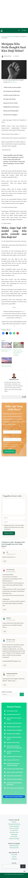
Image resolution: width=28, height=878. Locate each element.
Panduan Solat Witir (13, 760)
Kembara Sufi (14, 848)
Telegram (14, 859)
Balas (5, 561)
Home (2, 36)
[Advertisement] (14, 14)
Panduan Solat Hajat (13, 742)
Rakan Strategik (14, 838)
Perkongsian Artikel (10, 36)
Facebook (14, 855)
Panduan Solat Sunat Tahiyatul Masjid (13, 764)
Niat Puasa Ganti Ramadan (15, 788)
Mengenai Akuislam (14, 824)
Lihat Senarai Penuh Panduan (14, 796)
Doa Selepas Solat (12, 711)
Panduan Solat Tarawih (14, 756)
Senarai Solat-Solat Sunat (15, 772)
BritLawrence (13, 82)
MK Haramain (14, 845)
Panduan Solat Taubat (14, 727)
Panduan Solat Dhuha (13, 734)
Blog (5, 36)
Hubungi (14, 834)
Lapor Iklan (14, 830)
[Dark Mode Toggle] (24, 871)
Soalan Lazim (14, 832)
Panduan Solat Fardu (13, 714)
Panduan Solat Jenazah (14, 723)
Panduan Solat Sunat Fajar (15, 769)
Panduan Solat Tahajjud (14, 730)
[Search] (22, 694)
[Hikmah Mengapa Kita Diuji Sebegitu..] (6, 345)
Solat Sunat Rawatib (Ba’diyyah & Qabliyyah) (14, 747)
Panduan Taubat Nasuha (14, 779)
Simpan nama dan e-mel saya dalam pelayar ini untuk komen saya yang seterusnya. (14, 527)
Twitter (14, 857)
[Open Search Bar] (19, 30)
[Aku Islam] (2, 30)
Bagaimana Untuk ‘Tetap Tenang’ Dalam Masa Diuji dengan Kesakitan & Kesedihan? (18, 352)
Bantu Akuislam (14, 826)
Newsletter (15, 836)
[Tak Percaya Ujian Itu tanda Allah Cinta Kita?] (6, 360)
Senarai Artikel (15, 828)
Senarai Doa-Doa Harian (14, 776)
